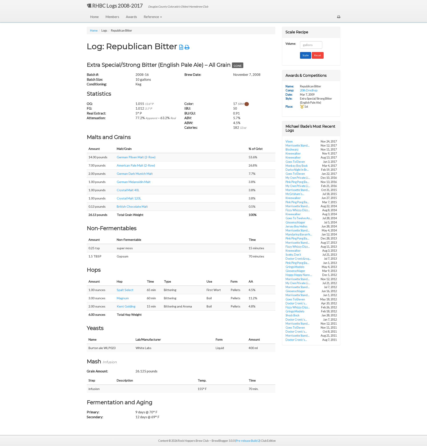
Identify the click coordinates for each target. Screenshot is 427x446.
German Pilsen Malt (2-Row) (136, 157)
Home (94, 17)
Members (112, 17)
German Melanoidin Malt (134, 182)
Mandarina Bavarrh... (299, 234)
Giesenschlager (295, 222)
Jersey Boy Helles (296, 226)
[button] (339, 16)
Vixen (289, 141)
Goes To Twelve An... (299, 218)
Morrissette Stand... (298, 145)
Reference (152, 17)
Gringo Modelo (295, 267)
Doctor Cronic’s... (296, 303)
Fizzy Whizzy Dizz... (298, 210)
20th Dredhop (308, 90)
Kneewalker (293, 153)
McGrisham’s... (295, 194)
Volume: (291, 43)
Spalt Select (125, 290)
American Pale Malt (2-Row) (136, 165)
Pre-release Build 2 (248, 440)
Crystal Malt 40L (128, 190)
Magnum (123, 298)
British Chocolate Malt (132, 206)
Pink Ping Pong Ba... (297, 182)
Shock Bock (293, 315)
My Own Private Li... (298, 177)
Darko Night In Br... (297, 169)
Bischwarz (292, 149)
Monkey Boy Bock (297, 165)
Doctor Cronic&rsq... (298, 258)
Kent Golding (126, 306)
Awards (131, 17)
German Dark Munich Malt (135, 173)
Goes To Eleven (295, 161)
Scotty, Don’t (293, 254)
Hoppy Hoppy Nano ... (299, 275)
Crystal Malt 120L (129, 198)
